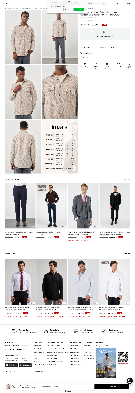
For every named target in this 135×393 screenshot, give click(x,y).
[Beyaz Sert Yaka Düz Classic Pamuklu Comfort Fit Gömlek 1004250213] (20, 282)
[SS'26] (106, 363)
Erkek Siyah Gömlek (76, 364)
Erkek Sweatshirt (75, 355)
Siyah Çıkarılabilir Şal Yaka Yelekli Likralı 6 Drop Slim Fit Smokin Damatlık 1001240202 (115, 233)
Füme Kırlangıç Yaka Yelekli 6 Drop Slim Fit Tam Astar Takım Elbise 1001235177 (81, 233)
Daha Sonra (68, 10)
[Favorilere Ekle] (129, 11)
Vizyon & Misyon (39, 349)
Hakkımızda (37, 345)
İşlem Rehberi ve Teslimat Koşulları (57, 352)
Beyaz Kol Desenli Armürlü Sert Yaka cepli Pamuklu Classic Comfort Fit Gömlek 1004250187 (81, 309)
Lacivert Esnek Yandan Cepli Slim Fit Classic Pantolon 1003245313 (19, 233)
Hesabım (87, 345)
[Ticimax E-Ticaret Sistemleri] (67, 391)
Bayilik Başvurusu (39, 368)
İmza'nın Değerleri (39, 352)
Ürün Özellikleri (85, 67)
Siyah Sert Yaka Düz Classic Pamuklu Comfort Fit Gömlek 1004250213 (48, 309)
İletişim (36, 361)
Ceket (72, 368)
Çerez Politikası (51, 364)
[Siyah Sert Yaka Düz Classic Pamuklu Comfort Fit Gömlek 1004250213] (51, 282)
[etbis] (123, 358)
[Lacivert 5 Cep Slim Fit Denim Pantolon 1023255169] (51, 205)
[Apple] (11, 365)
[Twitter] (10, 371)
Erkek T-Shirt (74, 349)
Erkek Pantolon (74, 358)
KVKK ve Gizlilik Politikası (54, 361)
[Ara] (104, 3)
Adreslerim (87, 349)
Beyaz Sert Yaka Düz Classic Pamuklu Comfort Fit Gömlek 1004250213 (17, 309)
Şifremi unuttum (89, 358)
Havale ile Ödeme (52, 368)
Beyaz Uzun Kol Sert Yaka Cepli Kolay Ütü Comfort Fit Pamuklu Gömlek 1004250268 (111, 309)
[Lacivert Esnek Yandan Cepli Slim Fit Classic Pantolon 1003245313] (20, 205)
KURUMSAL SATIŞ (39, 364)
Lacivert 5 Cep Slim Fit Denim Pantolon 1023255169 (48, 233)
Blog (35, 355)
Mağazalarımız (38, 371)
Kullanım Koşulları (52, 355)
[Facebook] (6, 371)
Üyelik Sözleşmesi (52, 358)
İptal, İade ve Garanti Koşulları (56, 349)
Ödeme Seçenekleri (107, 67)
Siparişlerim (88, 352)
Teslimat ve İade (118, 67)
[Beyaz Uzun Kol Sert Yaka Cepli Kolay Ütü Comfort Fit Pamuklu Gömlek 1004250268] (114, 282)
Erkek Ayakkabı (74, 361)
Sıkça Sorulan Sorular (53, 345)
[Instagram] (14, 371)
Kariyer (36, 358)
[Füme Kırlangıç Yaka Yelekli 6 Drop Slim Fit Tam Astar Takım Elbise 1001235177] (83, 205)
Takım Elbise (74, 345)
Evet (79, 10)
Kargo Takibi (88, 355)
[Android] (25, 365)
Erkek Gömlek (74, 352)
